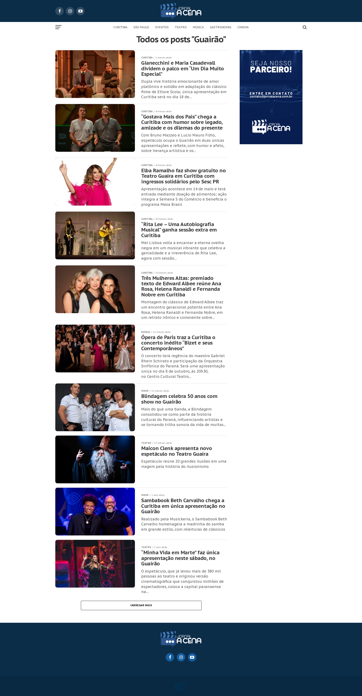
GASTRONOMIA (220, 27)
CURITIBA (120, 27)
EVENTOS (162, 27)
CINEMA (243, 27)
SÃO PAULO (141, 27)
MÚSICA (198, 27)
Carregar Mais (141, 605)
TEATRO (181, 27)
